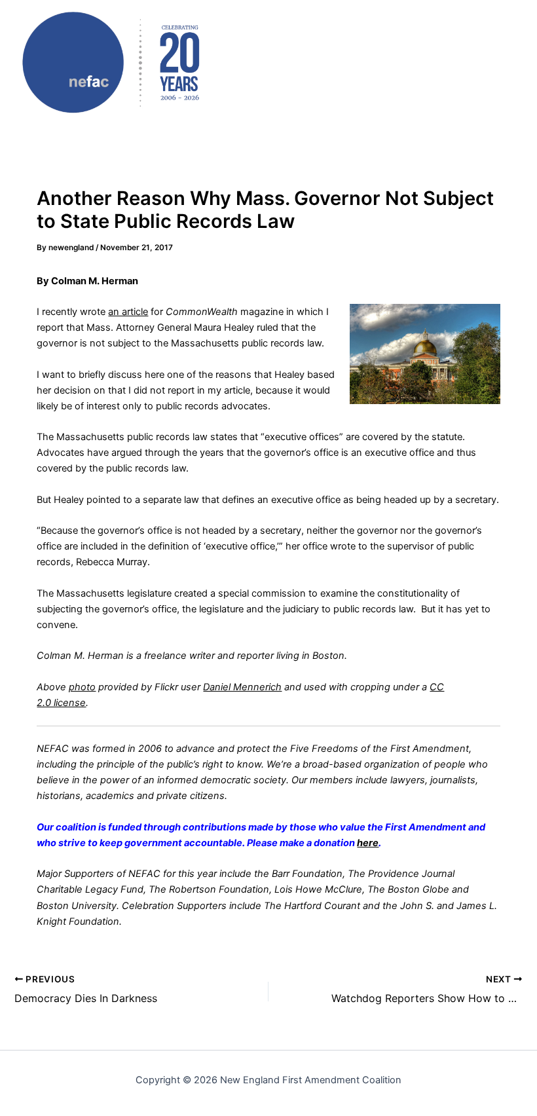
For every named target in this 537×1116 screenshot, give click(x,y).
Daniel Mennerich (242, 687)
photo (82, 687)
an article (128, 312)
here (368, 843)
